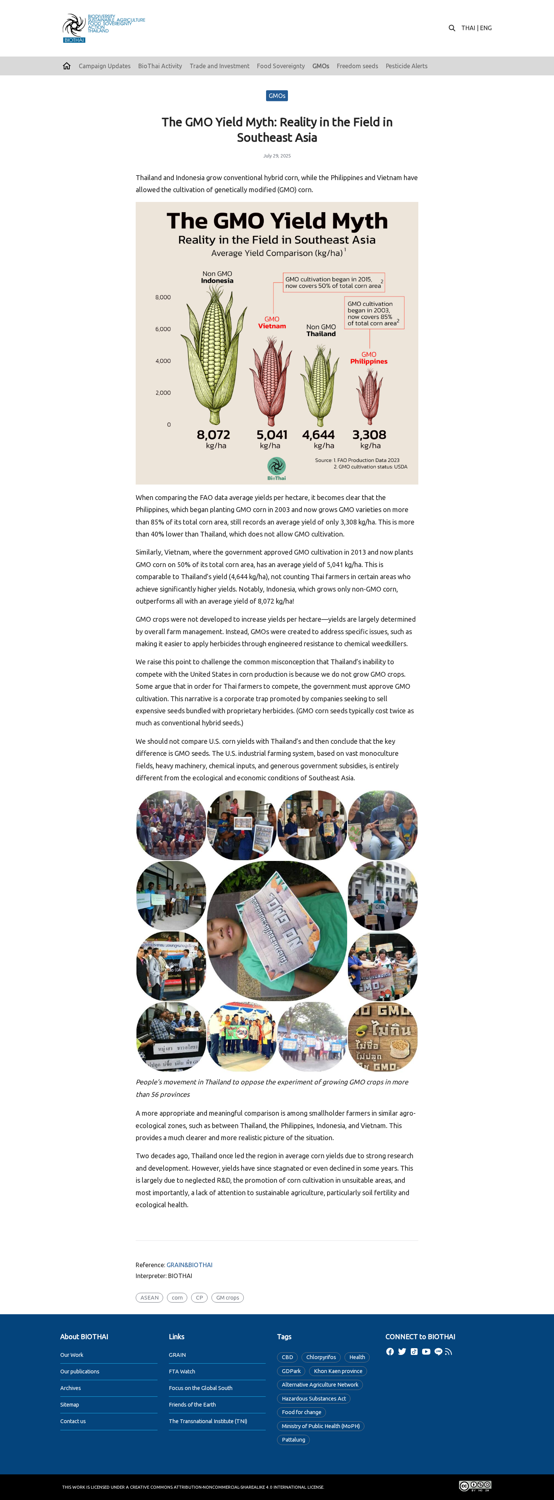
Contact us (73, 1421)
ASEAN (150, 1298)
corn (177, 1298)
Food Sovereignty (281, 66)
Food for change (301, 1412)
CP (199, 1298)
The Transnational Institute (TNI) (208, 1421)
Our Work (71, 1355)
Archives (70, 1388)
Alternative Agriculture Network (320, 1385)
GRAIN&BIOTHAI (190, 1264)
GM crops (227, 1298)
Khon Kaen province (338, 1371)
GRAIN (177, 1355)
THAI (468, 27)
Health (357, 1357)
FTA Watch (182, 1372)
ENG (486, 27)
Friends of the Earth (192, 1405)
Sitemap (69, 1405)
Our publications (79, 1372)
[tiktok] (414, 1351)
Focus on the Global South (201, 1388)
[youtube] (426, 1351)
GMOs (320, 66)
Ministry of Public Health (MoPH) (321, 1426)
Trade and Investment (219, 66)
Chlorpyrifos (321, 1357)
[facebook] (390, 1351)
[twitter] (402, 1351)
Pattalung (293, 1440)
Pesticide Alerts (407, 66)
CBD (287, 1357)
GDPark (291, 1371)
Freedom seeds (357, 66)
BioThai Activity (160, 66)
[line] (438, 1351)
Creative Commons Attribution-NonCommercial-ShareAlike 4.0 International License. (227, 1487)
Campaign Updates (105, 66)
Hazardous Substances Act (314, 1399)
